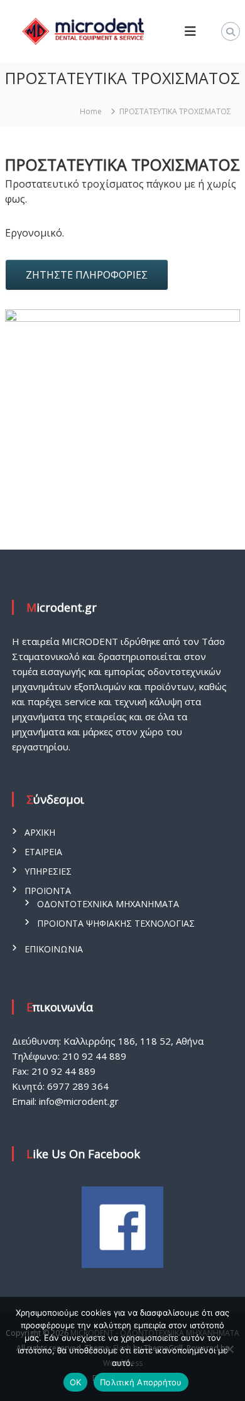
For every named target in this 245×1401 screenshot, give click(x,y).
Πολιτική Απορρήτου (141, 1382)
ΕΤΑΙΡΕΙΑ (43, 852)
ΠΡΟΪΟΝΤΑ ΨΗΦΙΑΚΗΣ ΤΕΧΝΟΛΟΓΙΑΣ (116, 923)
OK (76, 1382)
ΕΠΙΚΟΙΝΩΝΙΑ (53, 949)
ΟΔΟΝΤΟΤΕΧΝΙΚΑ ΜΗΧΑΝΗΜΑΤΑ (108, 904)
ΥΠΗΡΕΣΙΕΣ (48, 871)
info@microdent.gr (79, 1101)
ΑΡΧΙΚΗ (39, 832)
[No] (229, 1349)
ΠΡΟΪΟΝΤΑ (47, 891)
